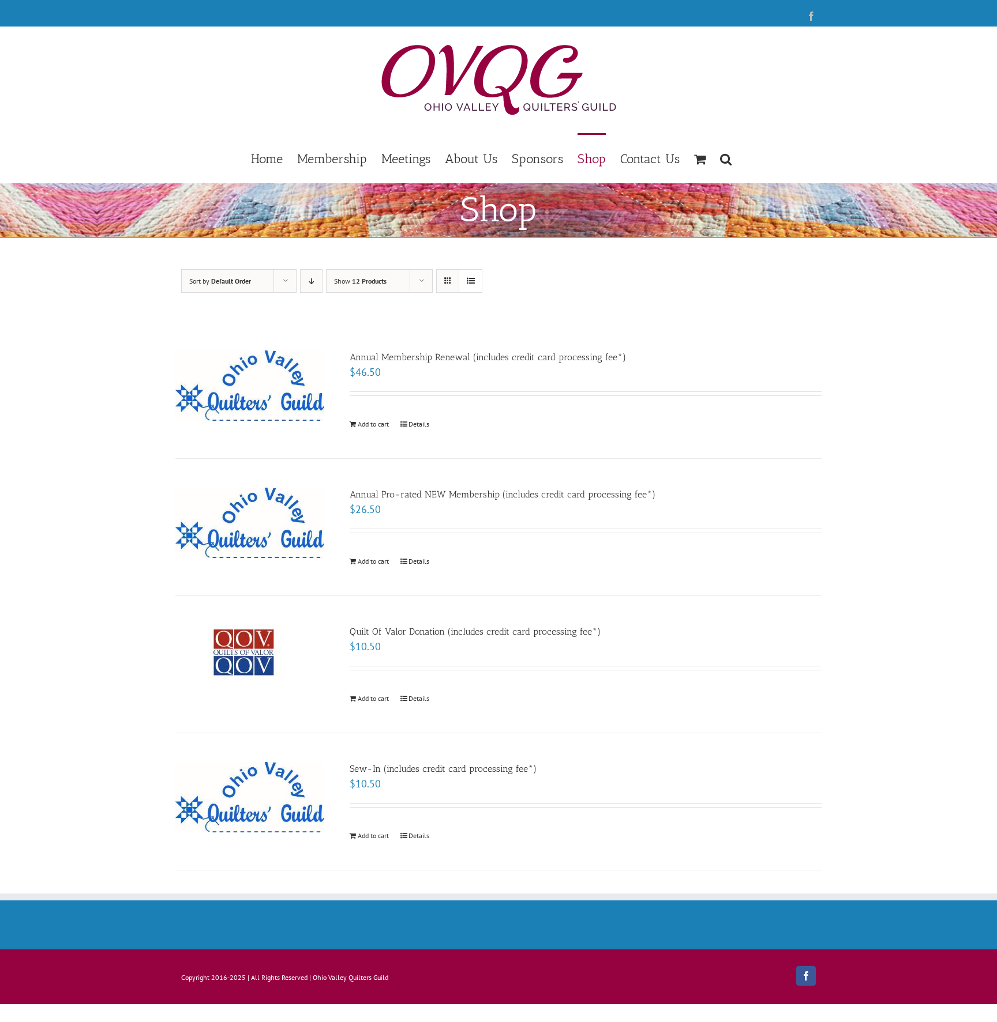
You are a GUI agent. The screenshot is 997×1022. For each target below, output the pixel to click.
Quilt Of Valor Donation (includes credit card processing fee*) (475, 631)
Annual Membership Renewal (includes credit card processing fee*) (488, 357)
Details (418, 424)
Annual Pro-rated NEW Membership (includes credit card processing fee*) (502, 494)
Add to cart (373, 424)
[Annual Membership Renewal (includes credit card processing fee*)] (249, 385)
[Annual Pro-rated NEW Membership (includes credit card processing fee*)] (249, 523)
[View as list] (470, 281)
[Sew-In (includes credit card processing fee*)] (249, 797)
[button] (726, 158)
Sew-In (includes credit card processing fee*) (443, 768)
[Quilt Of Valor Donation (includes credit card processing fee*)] (249, 652)
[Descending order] (311, 281)
